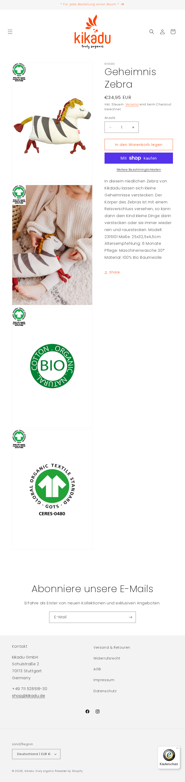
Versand (132, 104)
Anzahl (110, 118)
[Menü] (177, 749)
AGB (97, 669)
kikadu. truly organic (39, 771)
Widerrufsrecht (106, 658)
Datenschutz (105, 691)
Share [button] (114, 272)
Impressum (103, 680)
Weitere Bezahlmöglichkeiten (139, 170)
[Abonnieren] (130, 617)
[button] (10, 31)
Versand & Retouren (111, 647)
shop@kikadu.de (28, 695)
